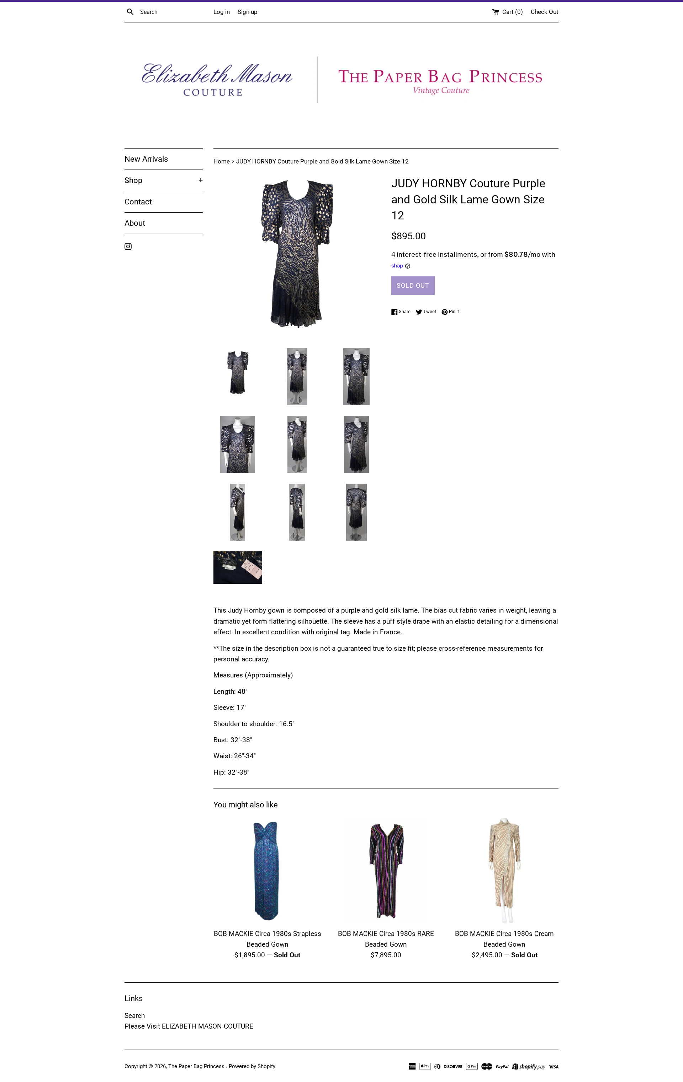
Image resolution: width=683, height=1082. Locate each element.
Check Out (544, 11)
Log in (221, 11)
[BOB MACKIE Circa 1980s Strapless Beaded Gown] (267, 871)
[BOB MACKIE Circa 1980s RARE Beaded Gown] (386, 871)
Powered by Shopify (252, 1066)
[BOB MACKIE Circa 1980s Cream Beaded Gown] (504, 871)
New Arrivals (146, 159)
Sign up (248, 11)
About (135, 223)
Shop (164, 180)
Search (135, 1015)
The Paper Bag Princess (197, 1066)
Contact (138, 201)
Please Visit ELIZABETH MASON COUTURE (189, 1026)
